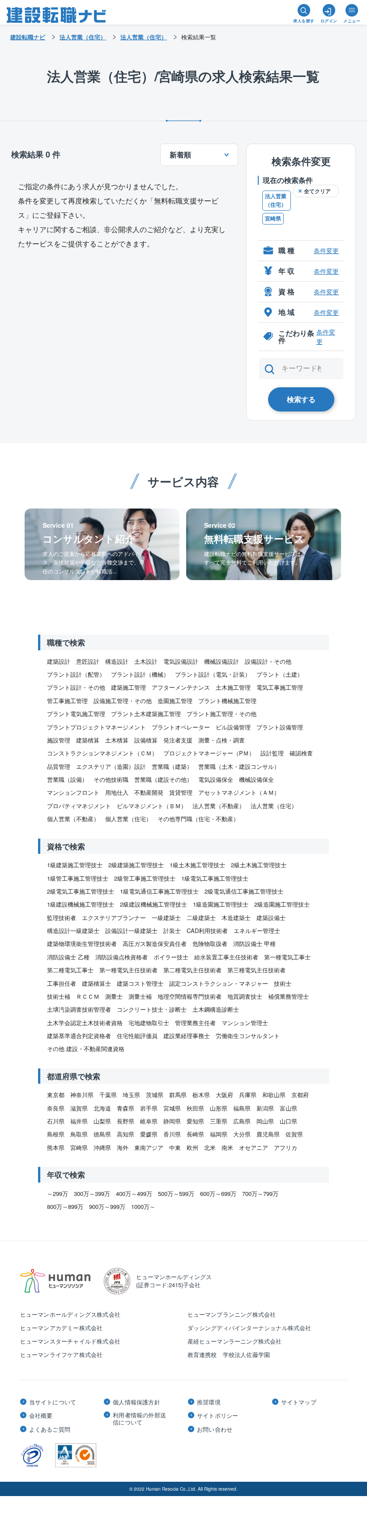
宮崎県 (273, 218)
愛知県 (195, 1121)
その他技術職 (111, 779)
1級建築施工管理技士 (74, 865)
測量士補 (140, 996)
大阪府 (224, 1094)
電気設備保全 (215, 779)
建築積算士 (96, 983)
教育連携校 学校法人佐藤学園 (229, 1354)
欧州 (192, 1147)
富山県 (288, 1108)
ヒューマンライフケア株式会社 (61, 1354)
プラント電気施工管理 (76, 713)
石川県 (55, 1121)
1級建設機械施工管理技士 (80, 904)
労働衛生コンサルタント (248, 1035)
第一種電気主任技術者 (128, 970)
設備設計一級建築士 (131, 930)
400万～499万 (134, 1193)
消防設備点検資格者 (121, 957)
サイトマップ (298, 1402)
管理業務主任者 (195, 1022)
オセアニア (253, 1147)
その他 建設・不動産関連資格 (85, 1048)
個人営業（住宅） (128, 818)
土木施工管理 (233, 687)
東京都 (55, 1094)
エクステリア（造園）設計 (111, 766)
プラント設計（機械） (140, 674)
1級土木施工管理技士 (197, 865)
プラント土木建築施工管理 (146, 713)
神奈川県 (82, 1094)
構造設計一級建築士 (73, 930)
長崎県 (195, 1134)
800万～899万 (65, 1206)
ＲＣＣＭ (87, 996)
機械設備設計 (221, 661)
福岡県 (218, 1134)
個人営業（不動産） (73, 818)
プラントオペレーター (181, 727)
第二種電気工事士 (70, 970)
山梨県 (102, 1121)
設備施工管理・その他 (123, 700)
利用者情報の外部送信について (139, 1418)
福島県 (242, 1108)
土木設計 (146, 661)
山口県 (288, 1121)
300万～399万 (92, 1193)
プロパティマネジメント (79, 805)
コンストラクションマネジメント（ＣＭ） (102, 753)
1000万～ (143, 1206)
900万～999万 (107, 1206)
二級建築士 (201, 917)
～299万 (57, 1193)
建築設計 (58, 661)
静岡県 (172, 1121)
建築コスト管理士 (140, 983)
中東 (175, 1147)
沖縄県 (102, 1147)
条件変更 (326, 250)
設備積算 (146, 740)
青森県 (125, 1108)
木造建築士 (236, 917)
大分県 (242, 1134)
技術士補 (58, 996)
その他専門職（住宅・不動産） (198, 818)
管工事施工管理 (67, 700)
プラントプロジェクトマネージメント (96, 727)
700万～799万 (260, 1193)
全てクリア (317, 191)
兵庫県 (247, 1094)
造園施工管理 (175, 700)
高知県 (125, 1134)
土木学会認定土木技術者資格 (85, 1022)
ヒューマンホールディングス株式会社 (70, 1314)
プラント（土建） (279, 674)
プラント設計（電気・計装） (213, 674)
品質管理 (58, 766)
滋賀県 (79, 1108)
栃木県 (201, 1094)
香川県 (172, 1134)
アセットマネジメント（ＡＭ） (239, 792)
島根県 (55, 1134)
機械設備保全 (256, 779)
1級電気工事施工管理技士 (214, 878)
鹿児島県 (268, 1134)
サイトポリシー (217, 1415)
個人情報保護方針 (136, 1402)
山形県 (218, 1108)
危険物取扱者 (209, 943)
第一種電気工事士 (287, 957)
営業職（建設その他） (163, 779)
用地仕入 (116, 792)
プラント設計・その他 (76, 687)
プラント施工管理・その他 (221, 713)
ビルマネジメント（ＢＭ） (152, 805)
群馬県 (178, 1094)
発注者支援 (177, 740)
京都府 (300, 1094)
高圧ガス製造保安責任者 (155, 943)
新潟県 (265, 1108)
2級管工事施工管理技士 (144, 878)
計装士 (172, 930)
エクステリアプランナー (114, 917)
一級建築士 (166, 917)
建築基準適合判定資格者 (79, 1035)
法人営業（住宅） (275, 200)
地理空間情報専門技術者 (190, 996)
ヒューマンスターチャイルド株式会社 (70, 1341)
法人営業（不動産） (218, 805)
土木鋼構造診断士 (215, 1009)
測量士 (114, 996)
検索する (301, 399)
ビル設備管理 (233, 727)
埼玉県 (131, 1094)
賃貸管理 (180, 792)
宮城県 (172, 1108)
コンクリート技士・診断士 (152, 1009)
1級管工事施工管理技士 (77, 878)
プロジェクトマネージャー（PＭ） (209, 753)
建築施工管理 (128, 687)
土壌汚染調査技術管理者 (79, 1009)
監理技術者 (61, 917)
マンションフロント (73, 792)
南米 (227, 1147)
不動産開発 (148, 792)
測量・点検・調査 (221, 740)
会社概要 (41, 1415)
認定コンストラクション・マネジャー (218, 983)
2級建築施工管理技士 (136, 865)
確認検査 (301, 753)
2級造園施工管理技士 (282, 904)
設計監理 (272, 753)
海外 (122, 1147)
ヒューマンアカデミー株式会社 (61, 1327)
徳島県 (102, 1134)
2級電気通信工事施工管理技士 (244, 891)
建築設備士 (271, 917)
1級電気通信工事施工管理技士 (159, 891)
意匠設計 (87, 661)
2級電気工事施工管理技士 (80, 891)
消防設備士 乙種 (68, 957)
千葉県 (108, 1094)
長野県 (125, 1121)
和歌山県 (274, 1094)
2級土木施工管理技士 (258, 865)
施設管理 (58, 740)
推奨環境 (209, 1402)
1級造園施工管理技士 (220, 904)
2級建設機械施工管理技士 (153, 904)
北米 (210, 1147)
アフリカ (285, 1147)
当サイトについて (53, 1402)
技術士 (282, 983)
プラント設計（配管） (76, 674)
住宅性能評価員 (137, 1035)
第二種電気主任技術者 (192, 970)
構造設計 (116, 661)
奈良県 (55, 1108)
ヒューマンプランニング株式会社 (232, 1314)
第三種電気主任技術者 (256, 970)
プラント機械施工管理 (227, 700)
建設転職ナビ (27, 37)
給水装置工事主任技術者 (226, 957)
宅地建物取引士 (148, 1022)
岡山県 (265, 1121)
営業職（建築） (172, 766)
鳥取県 (79, 1134)
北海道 (102, 1108)
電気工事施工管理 (279, 687)
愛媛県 (149, 1134)
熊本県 (55, 1147)
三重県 (218, 1121)
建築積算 (87, 740)
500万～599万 (176, 1193)
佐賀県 (294, 1134)
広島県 (242, 1121)
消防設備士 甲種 (254, 943)
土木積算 (116, 740)
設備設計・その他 (268, 661)
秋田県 (195, 1108)
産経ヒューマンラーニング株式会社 (235, 1341)
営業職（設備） (67, 779)
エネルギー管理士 (257, 930)
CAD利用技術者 (207, 930)
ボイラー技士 (171, 957)
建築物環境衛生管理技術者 (82, 943)
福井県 (79, 1121)
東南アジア (148, 1147)
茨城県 (154, 1094)
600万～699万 (218, 1193)
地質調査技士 (244, 996)
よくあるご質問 (49, 1429)
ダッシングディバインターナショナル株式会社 (250, 1327)
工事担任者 (61, 983)
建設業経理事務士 (186, 1035)
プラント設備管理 (279, 727)
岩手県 (149, 1108)
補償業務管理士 (288, 996)
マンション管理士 (245, 1022)
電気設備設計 (180, 661)
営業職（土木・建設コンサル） (239, 766)
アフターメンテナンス (181, 687)
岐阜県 (149, 1121)
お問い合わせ (214, 1429)
